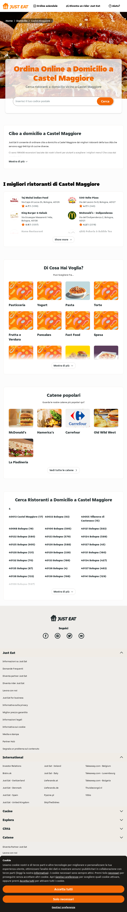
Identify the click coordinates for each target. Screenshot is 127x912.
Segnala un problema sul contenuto (21, 748)
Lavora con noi (10, 690)
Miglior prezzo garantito (15, 712)
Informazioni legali (12, 719)
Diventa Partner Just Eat (15, 846)
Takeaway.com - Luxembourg (100, 773)
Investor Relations (12, 765)
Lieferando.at (51, 780)
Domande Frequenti (13, 668)
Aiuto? (116, 6)
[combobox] (54, 101)
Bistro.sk (7, 773)
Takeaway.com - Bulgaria (98, 780)
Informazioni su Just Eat (15, 661)
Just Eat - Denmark (12, 787)
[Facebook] (45, 636)
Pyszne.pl (49, 795)
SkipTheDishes (51, 802)
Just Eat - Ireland (52, 765)
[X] (69, 636)
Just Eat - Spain (10, 795)
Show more (61, 239)
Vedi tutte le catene (61, 470)
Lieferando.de (51, 787)
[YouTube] (81, 636)
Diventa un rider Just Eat (84, 6)
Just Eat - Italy (51, 773)
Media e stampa (11, 734)
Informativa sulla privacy (15, 705)
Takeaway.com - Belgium (98, 765)
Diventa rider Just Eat (13, 683)
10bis (88, 795)
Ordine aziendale (47, 6)
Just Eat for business (13, 697)
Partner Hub (9, 741)
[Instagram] (57, 636)
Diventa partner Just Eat (15, 675)
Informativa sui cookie (14, 726)
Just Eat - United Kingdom (16, 802)
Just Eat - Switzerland (14, 780)
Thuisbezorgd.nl (93, 787)
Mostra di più (17, 161)
